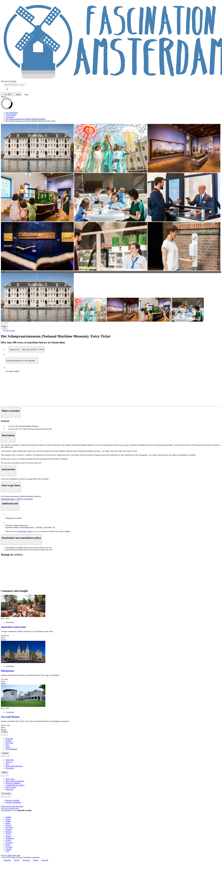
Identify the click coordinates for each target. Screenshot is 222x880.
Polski (8, 845)
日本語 (8, 840)
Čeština (8, 821)
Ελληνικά (9, 827)
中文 (7, 851)
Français (9, 832)
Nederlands (10, 838)
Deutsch (9, 825)
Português (9, 843)
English (8, 817)
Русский (9, 847)
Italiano (8, 836)
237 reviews (10, 331)
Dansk (8, 823)
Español (8, 830)
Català (8, 819)
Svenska (9, 849)
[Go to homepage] (13, 81)
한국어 (8, 834)
